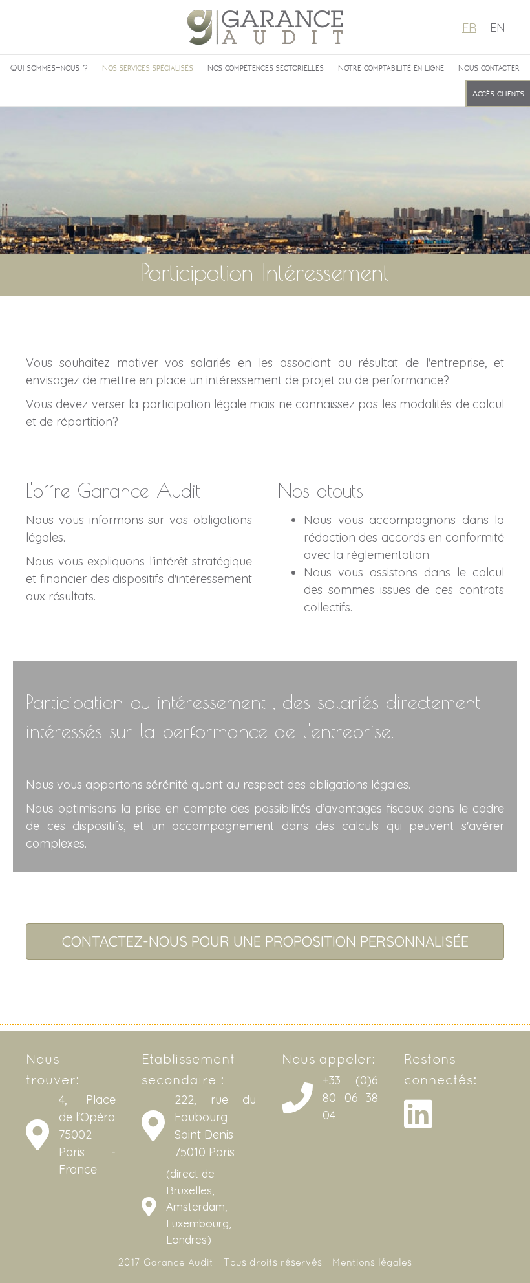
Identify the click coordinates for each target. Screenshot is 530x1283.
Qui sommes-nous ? (49, 67)
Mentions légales (372, 1262)
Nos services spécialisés (147, 67)
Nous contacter (489, 67)
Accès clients (498, 93)
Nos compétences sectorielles (265, 67)
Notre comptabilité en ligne (391, 67)
